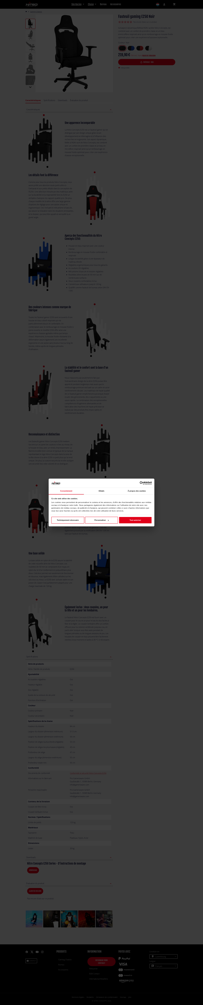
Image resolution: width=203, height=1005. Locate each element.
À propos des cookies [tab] (137, 491)
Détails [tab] (101, 491)
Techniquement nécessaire (68, 520)
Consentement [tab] (66, 491)
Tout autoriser (135, 520)
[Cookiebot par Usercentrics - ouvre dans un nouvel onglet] (141, 483)
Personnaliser (100, 520)
